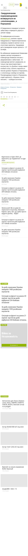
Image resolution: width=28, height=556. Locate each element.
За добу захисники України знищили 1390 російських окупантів (12, 309)
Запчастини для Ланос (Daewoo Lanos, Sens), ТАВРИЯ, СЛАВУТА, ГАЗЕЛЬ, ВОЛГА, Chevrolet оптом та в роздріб (13, 403)
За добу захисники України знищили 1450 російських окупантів (11, 180)
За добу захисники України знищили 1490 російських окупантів (11, 231)
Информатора (5, 39)
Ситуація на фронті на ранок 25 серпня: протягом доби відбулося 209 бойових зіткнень (13, 190)
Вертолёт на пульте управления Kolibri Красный (13, 468)
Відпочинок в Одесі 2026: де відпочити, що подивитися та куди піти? (14, 158)
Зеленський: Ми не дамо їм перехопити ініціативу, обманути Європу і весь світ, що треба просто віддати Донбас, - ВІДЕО (14, 211)
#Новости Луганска (5, 87)
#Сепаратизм (13, 87)
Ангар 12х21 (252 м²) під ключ (12, 447)
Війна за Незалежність (10, 335)
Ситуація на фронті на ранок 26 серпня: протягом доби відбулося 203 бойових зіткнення (13, 170)
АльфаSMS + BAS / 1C (9, 489)
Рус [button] (5, 7)
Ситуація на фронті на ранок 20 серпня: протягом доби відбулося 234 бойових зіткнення (14, 299)
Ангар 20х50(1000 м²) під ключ (13, 427)
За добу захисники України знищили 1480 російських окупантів (12, 289)
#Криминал (19, 87)
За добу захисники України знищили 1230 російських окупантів (11, 200)
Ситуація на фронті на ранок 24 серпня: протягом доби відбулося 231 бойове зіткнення (13, 221)
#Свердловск (4, 88)
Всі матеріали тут (14, 345)
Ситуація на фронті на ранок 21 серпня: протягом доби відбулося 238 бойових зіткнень (14, 317)
